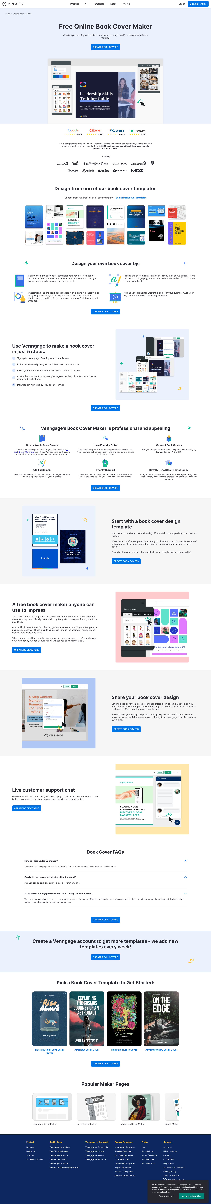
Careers (166, 1155)
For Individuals (148, 1151)
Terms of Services (171, 1175)
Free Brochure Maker (59, 1155)
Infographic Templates (125, 1147)
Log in (182, 4)
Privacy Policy (169, 1171)
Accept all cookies (191, 1196)
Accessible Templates (125, 1175)
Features (30, 1147)
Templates (98, 4)
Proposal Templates (124, 1171)
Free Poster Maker (58, 1159)
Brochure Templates (124, 1155)
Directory (30, 1151)
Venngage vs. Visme (94, 1155)
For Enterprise (148, 1159)
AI (86, 4)
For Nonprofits (148, 1163)
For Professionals (149, 1155)
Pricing (126, 4)
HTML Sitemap (170, 1151)
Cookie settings (166, 1196)
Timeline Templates (123, 1151)
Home (7, 13)
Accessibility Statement (174, 1167)
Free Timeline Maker (59, 1151)
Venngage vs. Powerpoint (96, 1147)
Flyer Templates (122, 1159)
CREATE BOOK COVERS (105, 47)
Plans (144, 1147)
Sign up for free (198, 4)
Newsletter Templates (125, 1163)
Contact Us (168, 1159)
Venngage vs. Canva (94, 1151)
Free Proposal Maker (59, 1163)
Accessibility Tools (34, 1159)
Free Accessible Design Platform (64, 1167)
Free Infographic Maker (60, 1147)
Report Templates (123, 1167)
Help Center (168, 1163)
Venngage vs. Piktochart (96, 1159)
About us (167, 1147)
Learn (113, 4)
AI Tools (30, 1155)
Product (74, 4)
